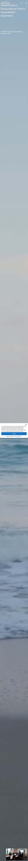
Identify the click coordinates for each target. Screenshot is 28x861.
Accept (14, 433)
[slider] (17, 856)
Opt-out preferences (10, 436)
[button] (26, 424)
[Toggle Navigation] (26, 3)
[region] (16, 854)
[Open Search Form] (21, 3)
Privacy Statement (17, 436)
